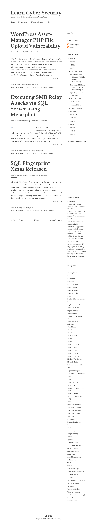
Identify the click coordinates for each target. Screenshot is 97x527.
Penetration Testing (74, 422)
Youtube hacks (72, 501)
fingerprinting (72, 311)
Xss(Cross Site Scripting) (76, 495)
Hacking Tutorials (22, 150)
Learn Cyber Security (36, 13)
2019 (71, 58)
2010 (71, 115)
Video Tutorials (72, 474)
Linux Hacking (72, 382)
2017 (71, 62)
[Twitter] (46, 515)
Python (70, 439)
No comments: (43, 52)
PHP (69, 428)
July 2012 (74, 102)
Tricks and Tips (73, 469)
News (49, 22)
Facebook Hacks (73, 308)
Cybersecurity (23, 22)
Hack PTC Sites (72, 336)
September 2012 (77, 98)
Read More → (57, 78)
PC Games (71, 419)
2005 (71, 128)
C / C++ (69, 276)
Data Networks (72, 293)
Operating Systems (74, 404)
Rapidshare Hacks (73, 442)
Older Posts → (56, 220)
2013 (71, 65)
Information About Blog (75, 365)
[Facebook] (49, 515)
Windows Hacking (73, 489)
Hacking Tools (20, 207)
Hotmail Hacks (72, 362)
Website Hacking (73, 483)
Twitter (28, 87)
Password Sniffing (73, 413)
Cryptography (72, 287)
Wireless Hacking (73, 492)
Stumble (44, 87)
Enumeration (72, 302)
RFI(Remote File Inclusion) (76, 445)
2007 (71, 124)
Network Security (37, 22)
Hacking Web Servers (74, 359)
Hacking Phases (72, 350)
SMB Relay (31, 150)
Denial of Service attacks (76, 299)
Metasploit (34, 84)
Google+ (36, 87)
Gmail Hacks (71, 327)
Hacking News (72, 347)
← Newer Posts (17, 220)
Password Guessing (74, 410)
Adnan (71, 47)
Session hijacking (73, 451)
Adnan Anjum (74, 45)
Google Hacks (72, 333)
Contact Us (71, 278)
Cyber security (72, 290)
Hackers (70, 342)
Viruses (70, 477)
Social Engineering (74, 457)
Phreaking (71, 431)
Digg (52, 87)
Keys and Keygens (73, 371)
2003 (72, 131)
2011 (71, 111)
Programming (72, 434)
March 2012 (75, 105)
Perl (68, 425)
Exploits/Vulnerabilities (23, 84)
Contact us (71, 202)
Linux (69, 379)
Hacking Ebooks (73, 344)
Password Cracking (74, 407)
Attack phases (72, 273)
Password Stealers (73, 416)
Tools (69, 463)
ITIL (69, 368)
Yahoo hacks (71, 498)
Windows (70, 486)
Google (70, 330)
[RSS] (51, 515)
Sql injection (39, 150)
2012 (71, 68)
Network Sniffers (73, 393)
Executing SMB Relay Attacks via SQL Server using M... (77, 87)
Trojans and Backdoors (75, 471)
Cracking (70, 281)
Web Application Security (76, 480)
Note (69, 401)
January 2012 (75, 108)
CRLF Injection (72, 284)
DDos (69, 296)
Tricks (69, 466)
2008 (72, 121)
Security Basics (72, 448)
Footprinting (72, 314)
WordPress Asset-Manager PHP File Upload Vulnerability (35, 40)
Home (13, 22)
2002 (72, 134)
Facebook (20, 87)
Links (69, 376)
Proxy (69, 437)
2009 (72, 118)
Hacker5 (70, 339)
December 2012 (76, 71)
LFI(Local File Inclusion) (76, 373)
